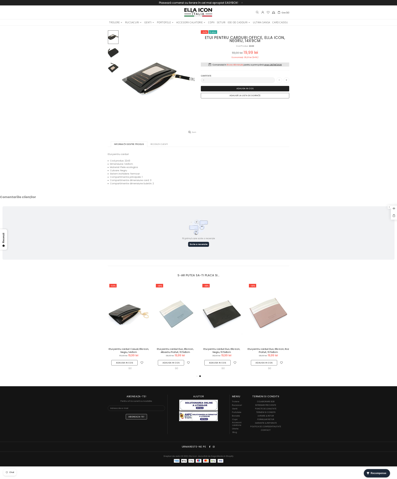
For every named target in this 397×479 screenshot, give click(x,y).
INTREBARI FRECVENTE (265, 405)
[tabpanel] (221, 328)
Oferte (235, 428)
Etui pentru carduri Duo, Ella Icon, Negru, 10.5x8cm (221, 350)
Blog (234, 432)
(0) (130, 368)
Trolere (235, 401)
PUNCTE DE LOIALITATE (266, 408)
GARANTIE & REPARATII (266, 423)
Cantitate (206, 75)
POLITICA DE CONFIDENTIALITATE (265, 426)
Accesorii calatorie (236, 423)
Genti (234, 408)
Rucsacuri (237, 405)
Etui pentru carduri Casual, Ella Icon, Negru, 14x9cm (129, 350)
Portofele (236, 412)
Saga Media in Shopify (222, 456)
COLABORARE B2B (265, 401)
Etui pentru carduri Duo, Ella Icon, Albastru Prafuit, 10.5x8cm (175, 350)
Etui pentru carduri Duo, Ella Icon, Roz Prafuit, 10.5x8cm (268, 350)
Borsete (236, 415)
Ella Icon (198, 12)
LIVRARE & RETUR (266, 415)
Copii (234, 419)
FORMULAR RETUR (265, 419)
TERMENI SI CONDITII (265, 412)
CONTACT (266, 430)
